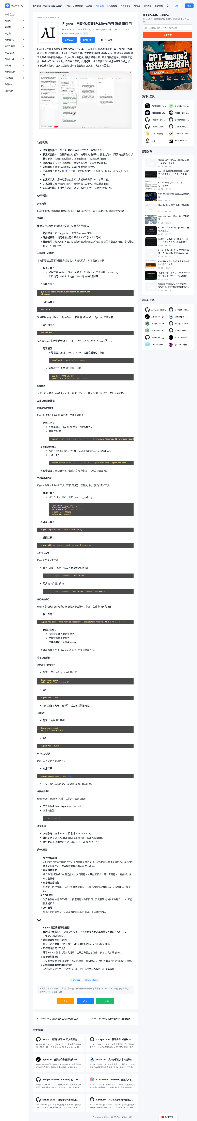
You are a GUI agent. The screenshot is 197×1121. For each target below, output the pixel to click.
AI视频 (8, 27)
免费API (8, 84)
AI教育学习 (10, 39)
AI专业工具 (55, 17)
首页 (47, 17)
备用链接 (88, 39)
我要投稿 (159, 5)
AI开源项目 (75, 980)
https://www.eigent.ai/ (72, 33)
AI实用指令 (126, 5)
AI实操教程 (112, 5)
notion (70, 776)
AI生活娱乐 (10, 52)
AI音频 (8, 33)
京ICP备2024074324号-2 (122, 1117)
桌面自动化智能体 (91, 980)
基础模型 (9, 77)
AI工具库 (100, 5)
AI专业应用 (10, 71)
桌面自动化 (106, 29)
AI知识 (137, 5)
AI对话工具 (10, 14)
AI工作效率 (10, 46)
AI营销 (8, 65)
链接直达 (70, 39)
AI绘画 (8, 20)
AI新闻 (89, 5)
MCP (67, 171)
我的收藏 (147, 5)
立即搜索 (168, 34)
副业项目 (9, 90)
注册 (177, 5)
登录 (189, 5)
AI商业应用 (10, 58)
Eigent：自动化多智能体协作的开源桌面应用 (74, 988)
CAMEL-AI (92, 49)
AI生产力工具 (45, 988)
